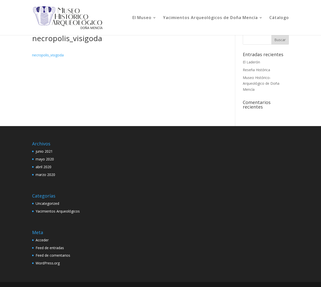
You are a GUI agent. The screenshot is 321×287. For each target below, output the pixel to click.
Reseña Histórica (256, 69)
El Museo (141, 18)
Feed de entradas (50, 247)
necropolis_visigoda (48, 55)
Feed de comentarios (53, 255)
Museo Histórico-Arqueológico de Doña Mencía (261, 83)
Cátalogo (279, 18)
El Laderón (251, 62)
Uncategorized (47, 203)
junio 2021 (44, 151)
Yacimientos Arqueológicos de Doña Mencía (210, 18)
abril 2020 (43, 166)
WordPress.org (48, 263)
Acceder (42, 240)
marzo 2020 (45, 174)
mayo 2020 (45, 159)
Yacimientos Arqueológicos (58, 211)
